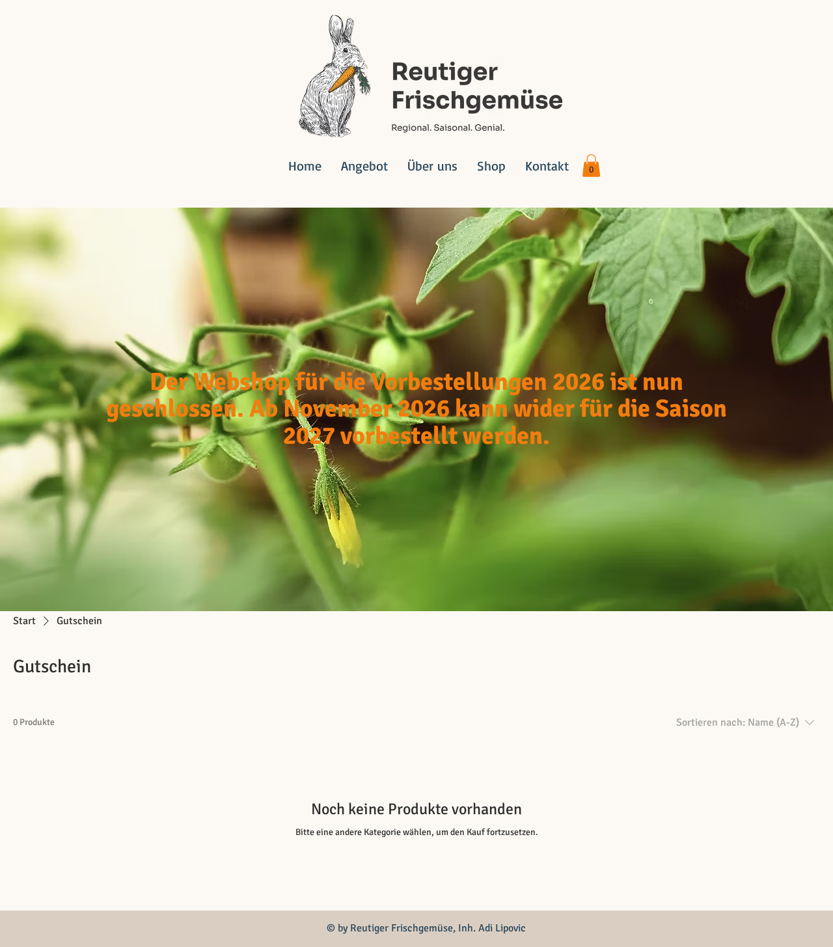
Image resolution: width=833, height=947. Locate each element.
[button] (591, 165)
